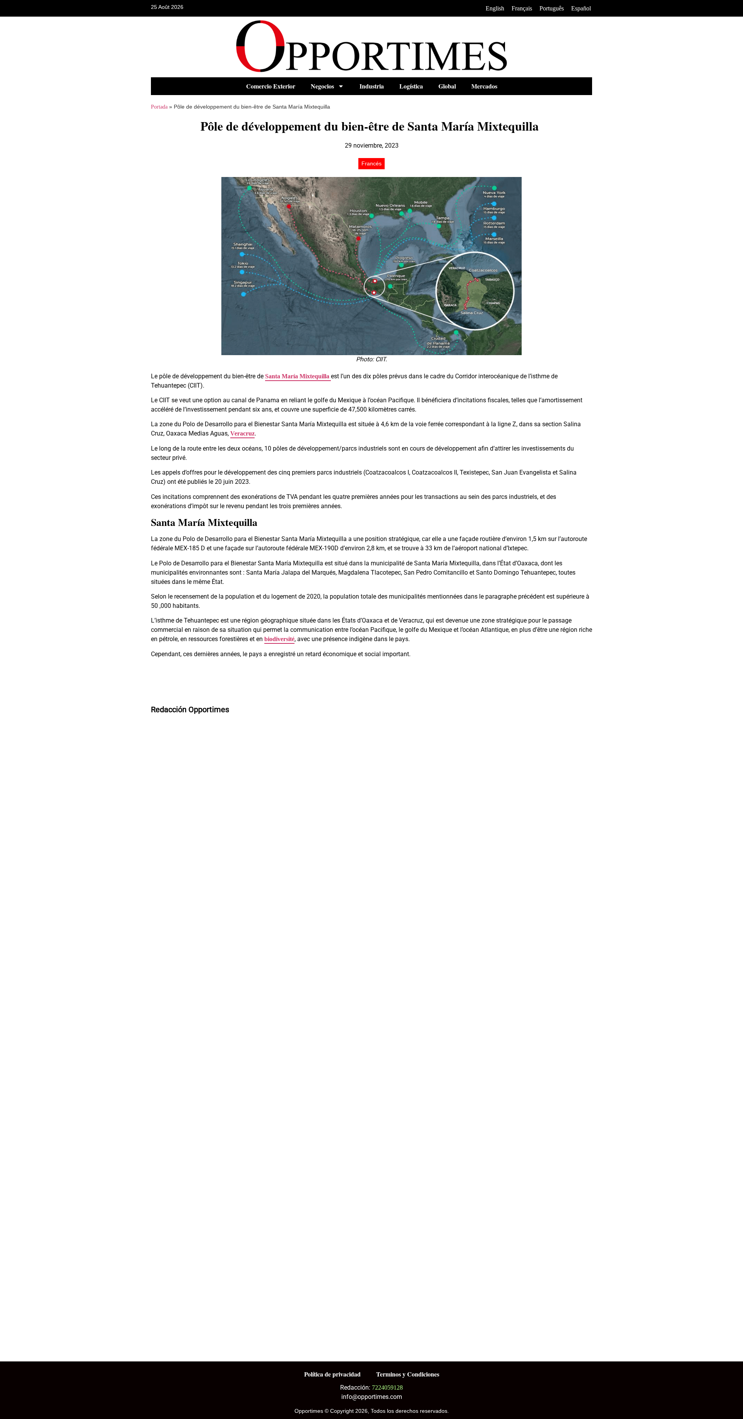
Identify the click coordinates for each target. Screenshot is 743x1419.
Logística (411, 86)
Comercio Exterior (270, 86)
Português (551, 8)
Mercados (484, 86)
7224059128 (387, 1387)
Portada (159, 107)
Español (581, 8)
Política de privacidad (332, 1374)
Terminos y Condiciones (407, 1374)
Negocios (322, 86)
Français (522, 8)
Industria (372, 86)
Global (447, 86)
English (495, 8)
